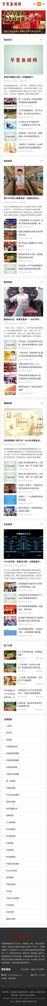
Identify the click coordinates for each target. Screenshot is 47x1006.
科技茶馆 (10, 850)
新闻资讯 (8, 40)
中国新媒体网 (11, 747)
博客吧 (17, 1001)
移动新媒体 (10, 857)
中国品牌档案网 (12, 760)
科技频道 (8, 524)
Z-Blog (12, 1001)
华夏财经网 (10, 884)
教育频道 (8, 282)
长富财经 (10, 843)
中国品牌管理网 (12, 753)
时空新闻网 (10, 836)
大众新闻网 (10, 822)
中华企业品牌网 (12, 795)
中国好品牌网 (11, 767)
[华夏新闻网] (11, 4)
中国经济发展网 (12, 774)
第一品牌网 (10, 781)
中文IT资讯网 (11, 871)
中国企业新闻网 (12, 898)
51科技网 (10, 905)
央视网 (9, 740)
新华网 (9, 733)
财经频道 (8, 161)
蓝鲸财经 (10, 815)
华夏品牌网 (10, 788)
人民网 (9, 726)
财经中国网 (10, 802)
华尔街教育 (10, 829)
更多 (42, 40)
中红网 (9, 891)
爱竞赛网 (10, 878)
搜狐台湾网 (10, 919)
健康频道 (8, 403)
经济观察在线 (11, 809)
